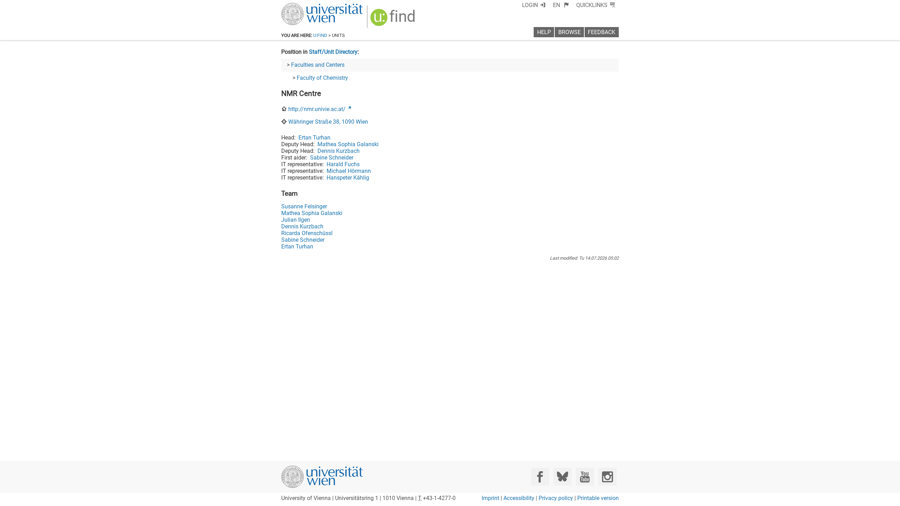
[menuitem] (560, 5)
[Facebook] (540, 477)
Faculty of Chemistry (322, 77)
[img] (393, 20)
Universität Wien (305, 6)
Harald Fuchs (343, 164)
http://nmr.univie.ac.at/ (317, 109)
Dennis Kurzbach (338, 151)
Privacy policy (556, 498)
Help (544, 32)
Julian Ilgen (295, 219)
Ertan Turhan (314, 137)
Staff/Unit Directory (333, 51)
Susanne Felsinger (304, 206)
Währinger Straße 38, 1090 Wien (328, 121)
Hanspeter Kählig (348, 177)
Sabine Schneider (331, 157)
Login (530, 5)
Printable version (598, 498)
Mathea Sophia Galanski (348, 144)
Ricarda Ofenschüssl (307, 233)
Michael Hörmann (349, 171)
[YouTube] (585, 477)
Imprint (490, 498)
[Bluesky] (562, 477)
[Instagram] (607, 477)
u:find (320, 35)
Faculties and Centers (318, 64)
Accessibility (518, 498)
